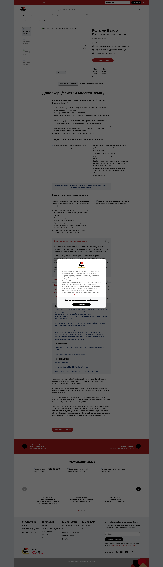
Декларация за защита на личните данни (86, 294)
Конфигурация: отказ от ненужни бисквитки (81, 300)
